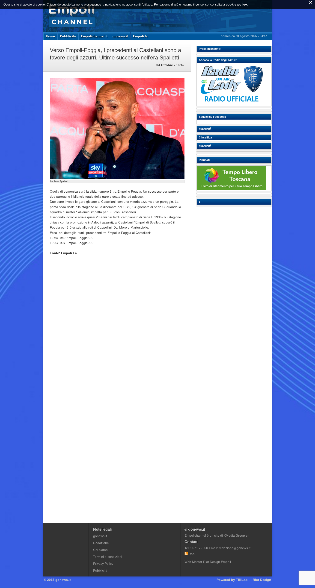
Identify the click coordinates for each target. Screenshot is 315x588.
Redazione (101, 543)
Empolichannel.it (94, 36)
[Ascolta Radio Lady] (231, 104)
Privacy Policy (103, 563)
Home (50, 36)
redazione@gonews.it (234, 548)
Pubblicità (68, 36)
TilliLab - (243, 580)
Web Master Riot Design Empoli (207, 562)
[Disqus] (117, 328)
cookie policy (236, 4)
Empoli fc (140, 36)
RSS (192, 554)
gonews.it (120, 36)
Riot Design (262, 580)
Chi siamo (100, 550)
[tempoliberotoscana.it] (231, 189)
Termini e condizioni (107, 557)
